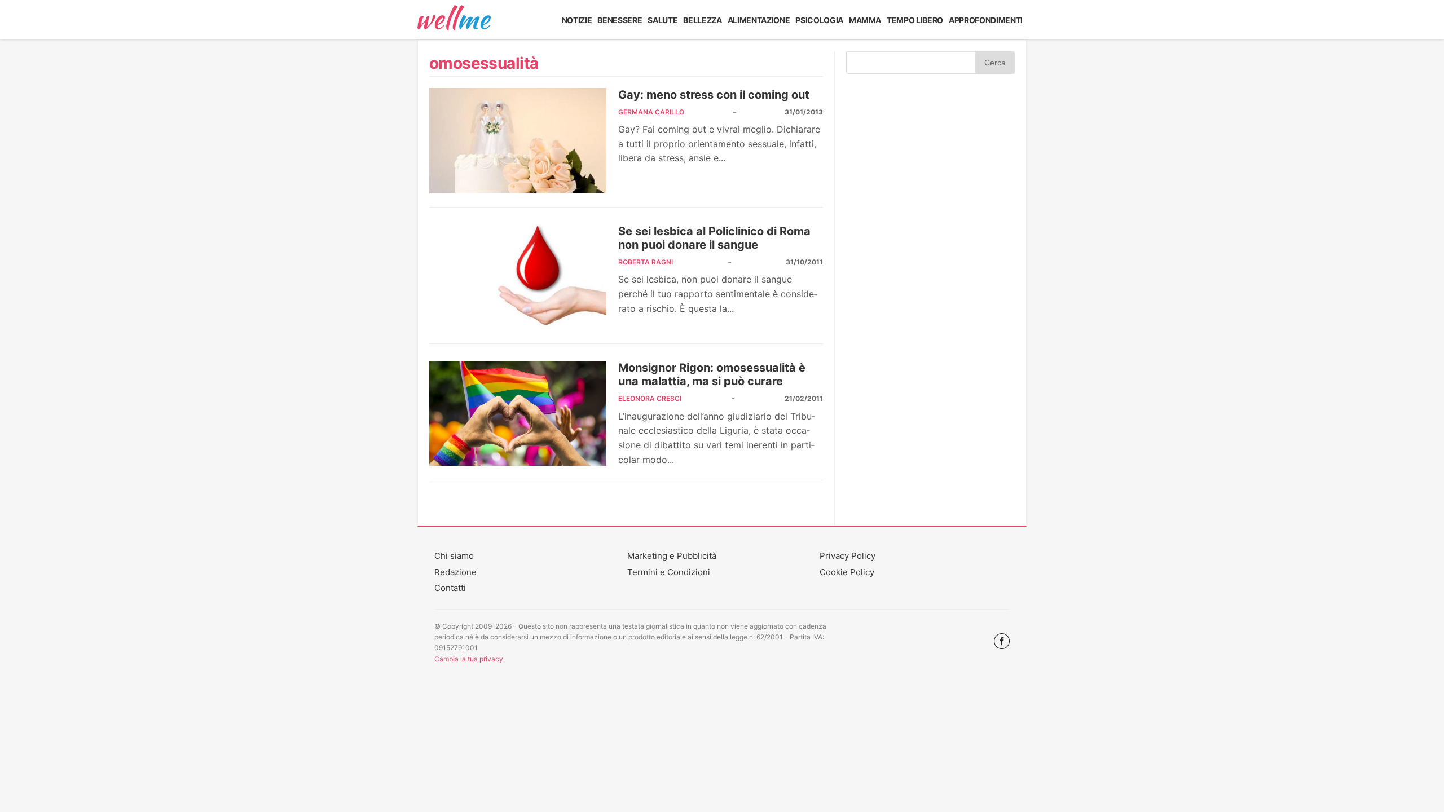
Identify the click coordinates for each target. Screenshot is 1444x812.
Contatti (450, 587)
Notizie (577, 20)
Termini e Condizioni (668, 572)
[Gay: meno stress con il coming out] (517, 140)
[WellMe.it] (454, 19)
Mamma (865, 20)
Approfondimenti (986, 20)
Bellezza (702, 20)
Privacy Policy (847, 555)
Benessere (619, 20)
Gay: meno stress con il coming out (713, 95)
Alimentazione (759, 20)
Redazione (455, 572)
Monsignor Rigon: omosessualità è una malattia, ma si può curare (711, 374)
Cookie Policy (847, 572)
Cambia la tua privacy (468, 659)
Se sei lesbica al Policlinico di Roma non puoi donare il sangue (714, 237)
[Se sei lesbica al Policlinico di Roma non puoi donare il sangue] (517, 276)
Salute (662, 20)
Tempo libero (915, 20)
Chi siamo (454, 555)
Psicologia (819, 20)
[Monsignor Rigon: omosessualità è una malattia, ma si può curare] (517, 413)
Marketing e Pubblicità (671, 555)
